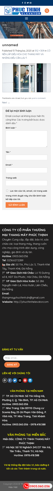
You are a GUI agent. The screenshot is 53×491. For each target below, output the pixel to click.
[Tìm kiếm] (47, 10)
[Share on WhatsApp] (4, 380)
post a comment (39, 98)
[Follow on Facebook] (22, 3)
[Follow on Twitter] (28, 3)
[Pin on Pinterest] (25, 380)
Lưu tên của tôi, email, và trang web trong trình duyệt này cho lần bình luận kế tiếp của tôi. (26, 195)
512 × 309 (39, 50)
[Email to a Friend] (20, 380)
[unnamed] (26, 77)
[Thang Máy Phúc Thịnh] (22, 11)
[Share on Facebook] (9, 380)
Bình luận (11, 128)
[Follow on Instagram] (25, 3)
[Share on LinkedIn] (30, 380)
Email (9, 165)
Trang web (11, 178)
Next (49, 29)
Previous (3, 29)
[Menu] (26, 18)
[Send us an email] (30, 3)
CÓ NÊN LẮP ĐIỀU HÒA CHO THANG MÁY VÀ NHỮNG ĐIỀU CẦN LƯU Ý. (26, 54)
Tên (8, 152)
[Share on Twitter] (15, 380)
